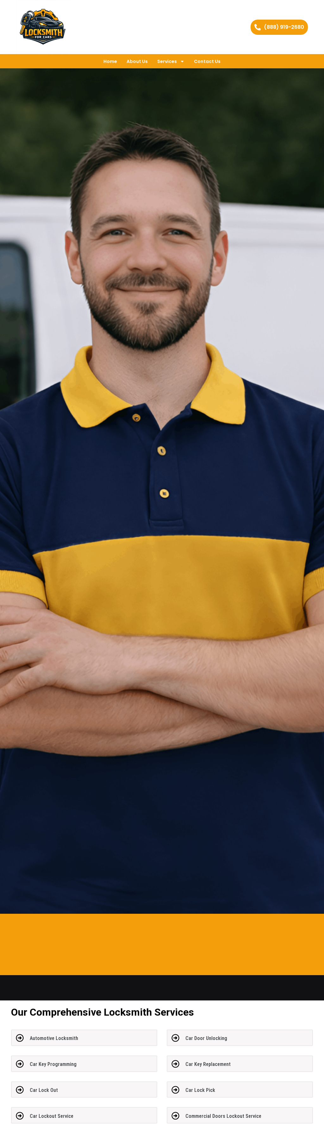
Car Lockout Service (51, 1116)
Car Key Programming (53, 1064)
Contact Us (207, 61)
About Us (137, 61)
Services (167, 61)
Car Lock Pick (200, 1090)
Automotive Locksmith (54, 1038)
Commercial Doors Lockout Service (223, 1116)
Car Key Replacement (208, 1064)
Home (110, 61)
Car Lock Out (44, 1090)
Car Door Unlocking (206, 1038)
